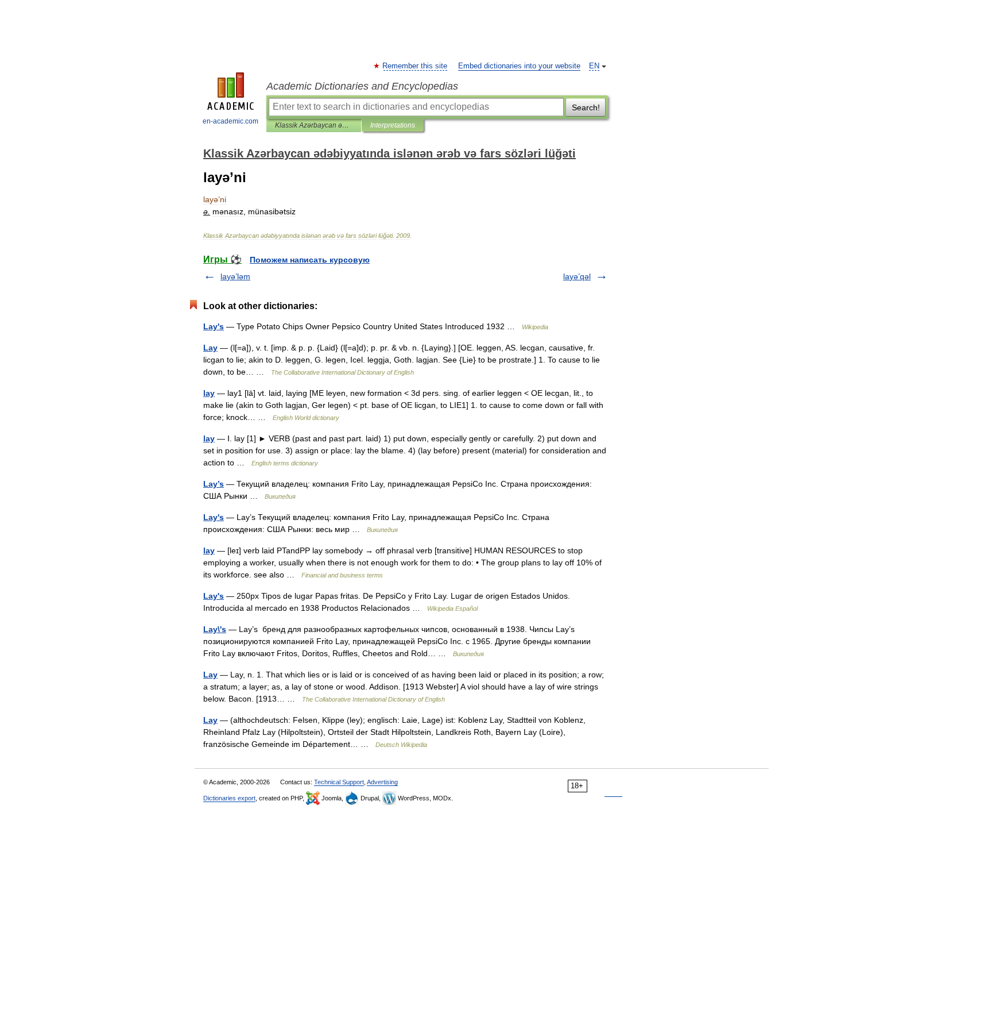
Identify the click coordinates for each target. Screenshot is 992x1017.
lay (209, 393)
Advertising (382, 782)
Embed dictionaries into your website (519, 66)
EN (594, 66)
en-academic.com (230, 121)
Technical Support (339, 782)
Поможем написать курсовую (310, 259)
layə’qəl (577, 276)
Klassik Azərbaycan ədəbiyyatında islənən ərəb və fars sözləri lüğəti (313, 125)
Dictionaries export (229, 798)
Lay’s (213, 483)
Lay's (213, 326)
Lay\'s (214, 629)
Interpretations (392, 125)
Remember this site (415, 66)
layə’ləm (235, 276)
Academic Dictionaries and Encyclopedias (362, 86)
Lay (210, 347)
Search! (586, 107)
